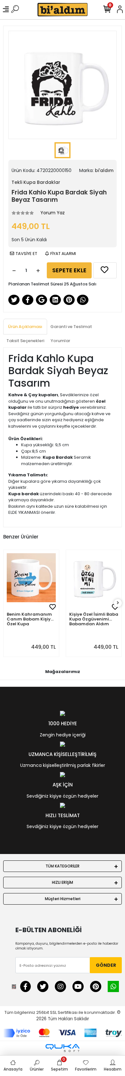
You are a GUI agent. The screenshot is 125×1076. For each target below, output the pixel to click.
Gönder (106, 965)
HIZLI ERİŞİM (62, 882)
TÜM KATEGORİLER (62, 866)
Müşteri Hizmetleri (62, 898)
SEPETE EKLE (69, 270)
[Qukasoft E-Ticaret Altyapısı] (62, 1048)
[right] (118, 603)
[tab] (25, 327)
